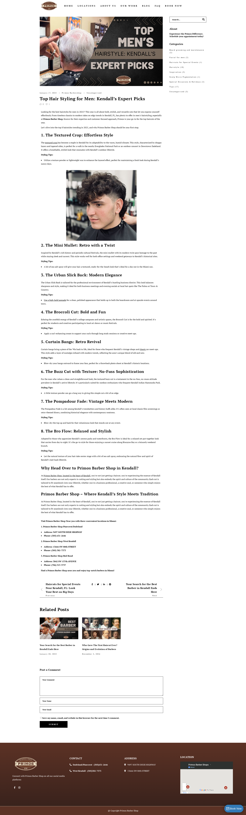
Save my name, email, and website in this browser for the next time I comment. (80, 718)
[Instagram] (19, 787)
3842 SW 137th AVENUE (64, 561)
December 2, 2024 (91, 654)
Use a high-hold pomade (55, 300)
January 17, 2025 (49, 93)
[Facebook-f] (14, 787)
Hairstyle (174, 67)
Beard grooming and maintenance (187, 50)
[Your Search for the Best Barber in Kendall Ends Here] (59, 628)
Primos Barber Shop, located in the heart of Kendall (67, 475)
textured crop (51, 142)
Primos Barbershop (72, 93)
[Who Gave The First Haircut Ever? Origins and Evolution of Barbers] (101, 628)
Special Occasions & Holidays (185, 82)
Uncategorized (94, 93)
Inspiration (175, 72)
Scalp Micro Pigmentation (183, 77)
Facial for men (177, 57)
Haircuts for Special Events (184, 62)
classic (143, 349)
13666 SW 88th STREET (64, 546)
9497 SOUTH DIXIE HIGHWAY (67, 532)
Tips (172, 87)
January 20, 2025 (48, 654)
